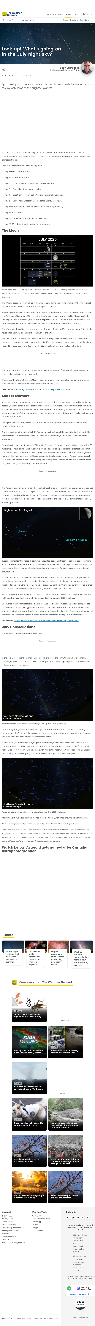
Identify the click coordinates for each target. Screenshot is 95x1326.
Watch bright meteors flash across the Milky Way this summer (42, 389)
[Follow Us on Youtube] (77, 1218)
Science (17, 20)
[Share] (3, 70)
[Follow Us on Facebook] (67, 1218)
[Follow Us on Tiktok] (82, 1218)
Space (25, 20)
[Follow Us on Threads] (87, 1218)
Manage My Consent (10, 1231)
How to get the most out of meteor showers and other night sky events (46, 620)
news (9, 20)
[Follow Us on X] (92, 1218)
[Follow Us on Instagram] (72, 1218)
